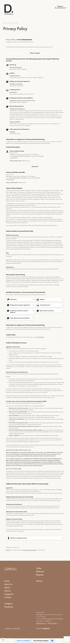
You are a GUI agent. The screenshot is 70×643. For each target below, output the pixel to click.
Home (5, 23)
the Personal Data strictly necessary (29, 550)
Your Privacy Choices (40, 641)
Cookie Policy (41, 337)
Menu (60, 6)
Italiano (39, 580)
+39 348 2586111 (52, 623)
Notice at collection (23, 641)
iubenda (7, 550)
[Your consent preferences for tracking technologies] (3, 640)
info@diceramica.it (41, 623)
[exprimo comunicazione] (46, 628)
